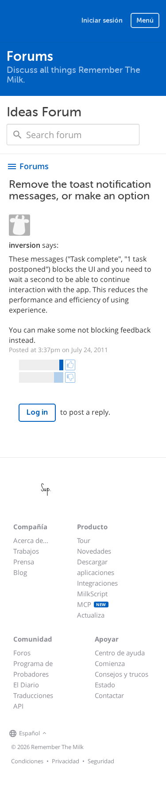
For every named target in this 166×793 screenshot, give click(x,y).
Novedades (94, 551)
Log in (37, 412)
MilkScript (92, 593)
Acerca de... (30, 540)
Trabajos (26, 551)
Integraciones (97, 583)
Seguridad (101, 761)
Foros (22, 652)
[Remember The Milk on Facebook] (61, 733)
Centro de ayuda (120, 652)
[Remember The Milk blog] (85, 733)
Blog (20, 572)
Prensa (23, 561)
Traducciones (33, 695)
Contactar (109, 695)
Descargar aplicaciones (95, 567)
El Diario (26, 684)
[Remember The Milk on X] (73, 733)
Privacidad (65, 761)
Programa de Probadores (33, 668)
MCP (91, 604)
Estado (105, 684)
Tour (83, 540)
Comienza (110, 663)
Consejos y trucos (121, 674)
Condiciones (27, 761)
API (18, 706)
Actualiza (90, 615)
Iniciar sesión (102, 20)
